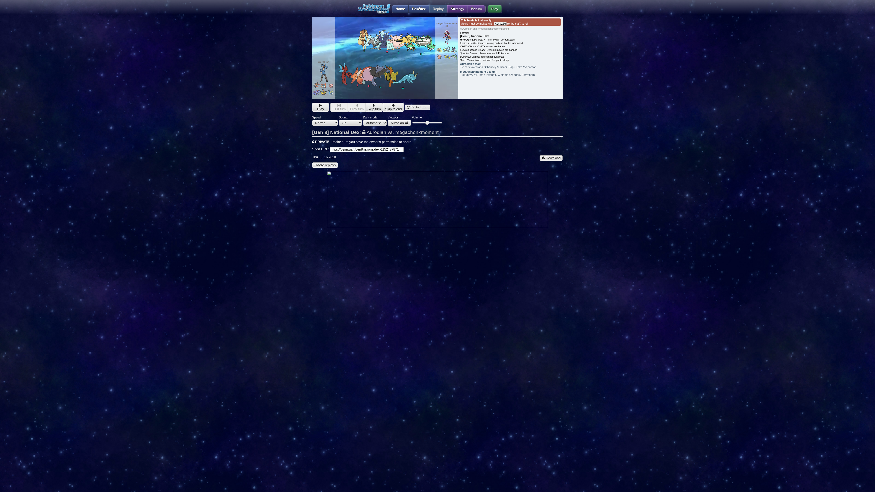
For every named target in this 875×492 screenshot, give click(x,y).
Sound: (343, 117)
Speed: (317, 117)
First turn (339, 109)
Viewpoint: (396, 120)
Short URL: (321, 149)
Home (400, 9)
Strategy (457, 9)
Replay (438, 9)
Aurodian (397, 123)
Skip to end (393, 109)
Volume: (417, 117)
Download (553, 158)
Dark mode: (370, 117)
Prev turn (357, 109)
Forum (476, 9)
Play (494, 9)
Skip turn (374, 109)
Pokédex (419, 9)
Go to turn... (419, 107)
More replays (325, 165)
